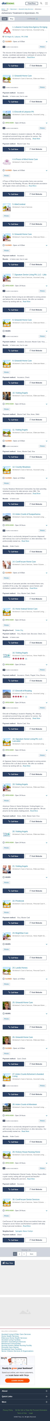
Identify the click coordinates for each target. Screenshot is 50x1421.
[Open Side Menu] (46, 3)
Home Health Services (41, 655)
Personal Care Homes (41, 904)
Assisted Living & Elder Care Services (16, 1334)
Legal (31, 1413)
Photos (42, 47)
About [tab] (4, 1391)
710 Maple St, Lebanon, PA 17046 (16, 37)
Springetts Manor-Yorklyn (24, 1231)
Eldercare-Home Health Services (14, 1338)
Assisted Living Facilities (11, 1340)
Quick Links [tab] (7, 1396)
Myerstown (13, 9)
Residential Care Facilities (12, 1349)
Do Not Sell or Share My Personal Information (31, 1410)
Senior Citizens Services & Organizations (17, 1351)
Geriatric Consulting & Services (14, 1342)
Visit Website (37, 66)
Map (11, 19)
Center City (19, 630)
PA (7, 9)
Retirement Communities (11, 1343)
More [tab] (4, 1402)
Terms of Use (22, 1413)
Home (3, 9)
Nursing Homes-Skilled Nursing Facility (17, 1345)
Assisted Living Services (26, 9)
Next (31, 1254)
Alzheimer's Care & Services (22, 30)
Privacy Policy (8, 1410)
